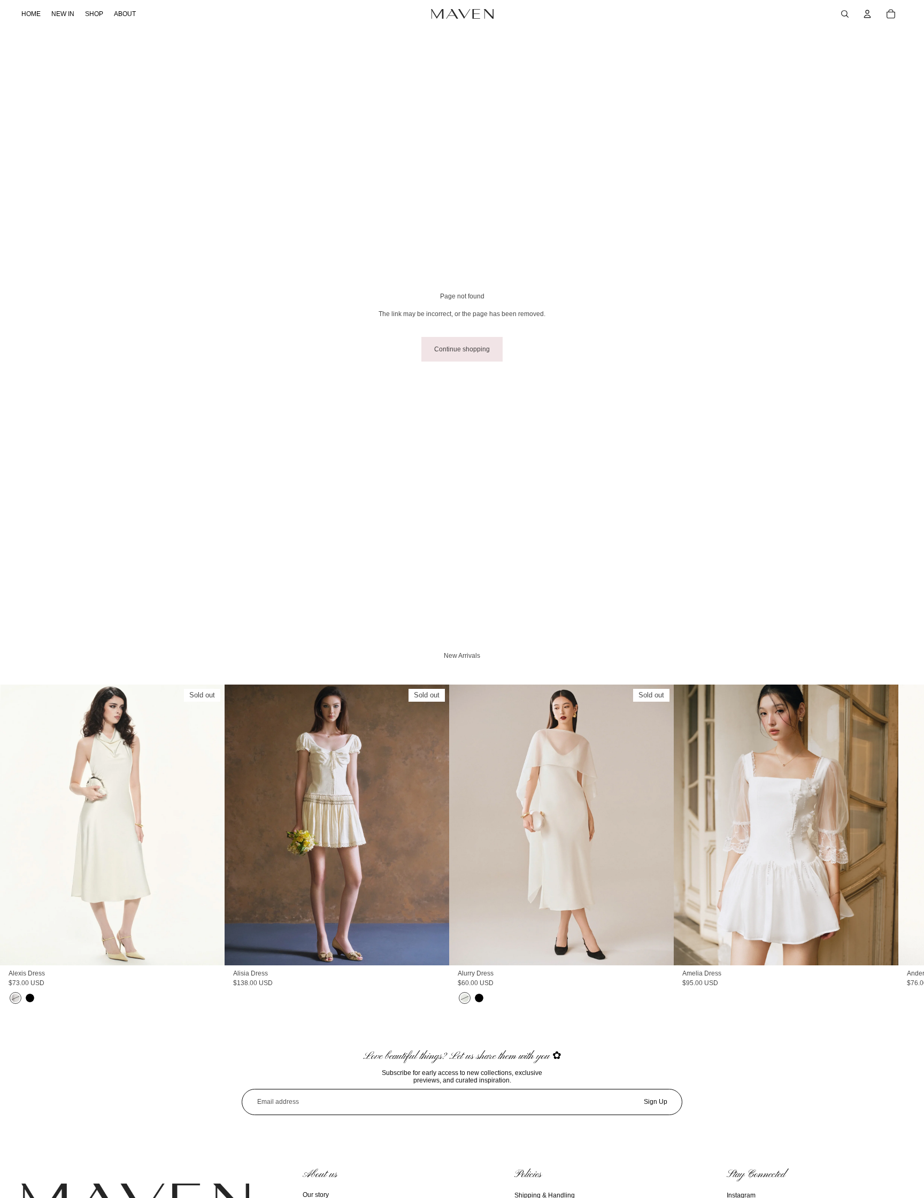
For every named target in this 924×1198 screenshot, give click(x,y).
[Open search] (845, 14)
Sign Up (655, 1101)
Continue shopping (462, 349)
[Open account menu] (867, 14)
